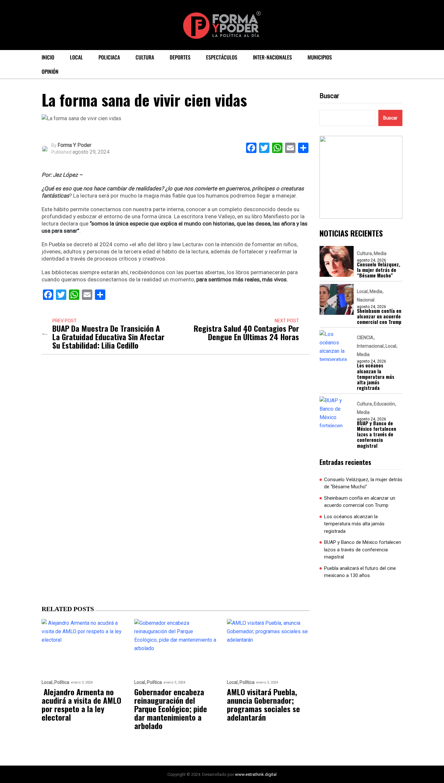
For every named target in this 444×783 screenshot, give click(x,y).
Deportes (180, 57)
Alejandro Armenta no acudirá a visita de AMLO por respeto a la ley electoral (81, 704)
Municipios (319, 57)
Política (61, 682)
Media (380, 253)
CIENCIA (365, 337)
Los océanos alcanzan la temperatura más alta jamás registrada (375, 377)
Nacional (365, 300)
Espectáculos (221, 57)
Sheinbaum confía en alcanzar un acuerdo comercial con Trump (379, 316)
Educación (384, 404)
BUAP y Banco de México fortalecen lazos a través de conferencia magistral (376, 434)
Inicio (48, 57)
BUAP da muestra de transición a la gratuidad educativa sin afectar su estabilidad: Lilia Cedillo (108, 336)
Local (76, 57)
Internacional (370, 346)
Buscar (329, 96)
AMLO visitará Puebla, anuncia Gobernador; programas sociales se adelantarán (263, 704)
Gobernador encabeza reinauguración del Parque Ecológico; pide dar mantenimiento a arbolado (170, 708)
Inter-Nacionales (272, 57)
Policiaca (109, 57)
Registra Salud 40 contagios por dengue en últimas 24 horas (246, 332)
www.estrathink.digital (256, 774)
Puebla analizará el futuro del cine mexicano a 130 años (360, 572)
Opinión (50, 71)
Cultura (145, 57)
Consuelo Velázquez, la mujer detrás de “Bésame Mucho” (378, 270)
